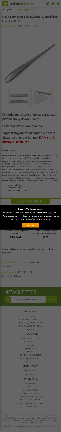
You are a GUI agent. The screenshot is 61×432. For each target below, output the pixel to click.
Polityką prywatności (11, 216)
